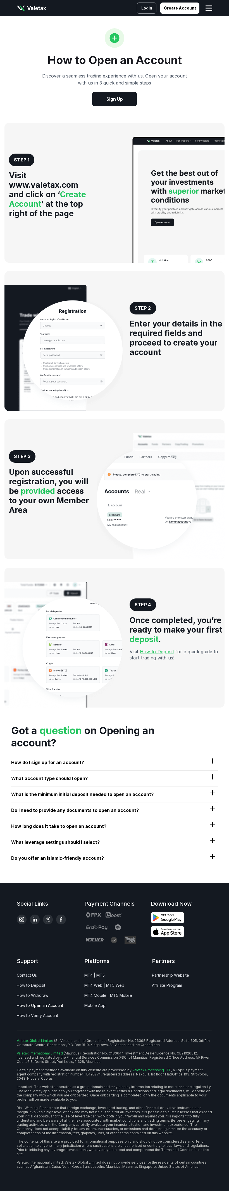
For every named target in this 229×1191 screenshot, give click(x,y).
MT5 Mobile (121, 995)
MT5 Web (115, 985)
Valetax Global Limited (35, 1041)
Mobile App (95, 1005)
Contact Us (27, 975)
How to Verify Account (37, 1015)
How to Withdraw (32, 995)
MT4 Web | (94, 985)
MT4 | (89, 975)
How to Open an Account (40, 1005)
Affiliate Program (167, 985)
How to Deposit (157, 651)
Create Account (180, 8)
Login (146, 8)
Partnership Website (170, 975)
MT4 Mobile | (96, 995)
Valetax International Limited (40, 1053)
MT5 (100, 975)
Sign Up (114, 99)
